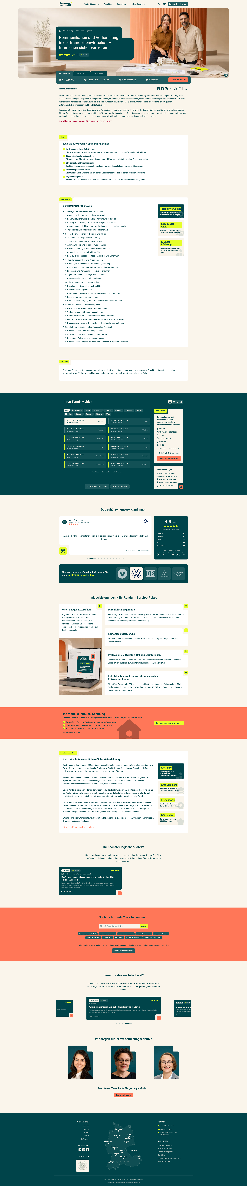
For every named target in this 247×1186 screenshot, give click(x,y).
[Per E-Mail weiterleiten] (170, 89)
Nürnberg (79, 414)
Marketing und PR (164, 1161)
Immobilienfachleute (126, 934)
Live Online (78, 410)
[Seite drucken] (176, 89)
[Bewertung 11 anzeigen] (123, 558)
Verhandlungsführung (152, 938)
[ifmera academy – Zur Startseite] (65, 4)
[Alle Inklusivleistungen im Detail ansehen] (168, 477)
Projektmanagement (165, 1145)
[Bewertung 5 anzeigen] (104, 558)
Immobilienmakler (93, 938)
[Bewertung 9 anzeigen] (117, 558)
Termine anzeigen (177, 80)
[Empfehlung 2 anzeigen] (124, 1023)
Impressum (121, 1179)
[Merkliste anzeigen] (164, 4)
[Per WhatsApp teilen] (166, 89)
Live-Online (66, 73)
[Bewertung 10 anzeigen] (120, 558)
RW (159, 554)
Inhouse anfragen (121, 486)
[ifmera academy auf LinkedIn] (80, 1149)
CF (183, 554)
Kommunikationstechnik (87, 934)
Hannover (129, 410)
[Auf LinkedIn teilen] (158, 89)
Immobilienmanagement (84, 31)
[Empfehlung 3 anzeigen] (127, 1023)
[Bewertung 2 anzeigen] (90, 558)
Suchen (143, 926)
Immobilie (118, 938)
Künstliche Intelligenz (165, 1148)
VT (168, 554)
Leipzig (139, 410)
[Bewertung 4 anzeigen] (101, 558)
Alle (66, 410)
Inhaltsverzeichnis (67, 89)
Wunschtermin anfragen (98, 486)
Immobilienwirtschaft (133, 938)
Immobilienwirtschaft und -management (77, 874)
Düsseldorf (97, 410)
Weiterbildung (68, 31)
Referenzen (85, 1139)
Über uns (86, 1126)
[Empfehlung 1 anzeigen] (118, 1023)
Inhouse (100, 73)
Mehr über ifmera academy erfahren (78, 827)
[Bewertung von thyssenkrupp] (164, 573)
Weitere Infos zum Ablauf (71, 733)
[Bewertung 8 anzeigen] (114, 558)
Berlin (88, 410)
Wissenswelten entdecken (123, 951)
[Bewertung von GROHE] (178, 573)
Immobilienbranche (144, 934)
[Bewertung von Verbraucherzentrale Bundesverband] (122, 573)
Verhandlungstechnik (107, 934)
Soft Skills (161, 1155)
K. (163, 554)
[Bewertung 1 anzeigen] (87, 558)
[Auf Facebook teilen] (162, 89)
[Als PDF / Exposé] (180, 89)
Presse (86, 1136)
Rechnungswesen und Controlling (169, 1158)
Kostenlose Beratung (123, 1095)
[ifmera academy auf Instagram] (83, 1149)
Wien (108, 414)
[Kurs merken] (185, 89)
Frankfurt (108, 410)
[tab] (170, 401)
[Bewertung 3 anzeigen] (96, 558)
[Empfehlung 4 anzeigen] (130, 1023)
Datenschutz (112, 1179)
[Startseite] (60, 31)
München (68, 414)
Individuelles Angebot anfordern (167, 723)
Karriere (86, 1129)
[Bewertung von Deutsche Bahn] (150, 573)
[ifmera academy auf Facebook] (87, 1149)
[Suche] (159, 4)
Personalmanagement (165, 1152)
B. (178, 554)
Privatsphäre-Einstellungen (135, 1179)
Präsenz (83, 73)
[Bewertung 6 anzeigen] (107, 558)
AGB (105, 1179)
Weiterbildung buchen (167, 459)
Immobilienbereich (161, 934)
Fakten (86, 1132)
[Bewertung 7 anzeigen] (110, 558)
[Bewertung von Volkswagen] (136, 573)
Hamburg (118, 410)
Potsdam (89, 414)
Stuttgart (99, 414)
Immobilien (107, 938)
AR (173, 554)
